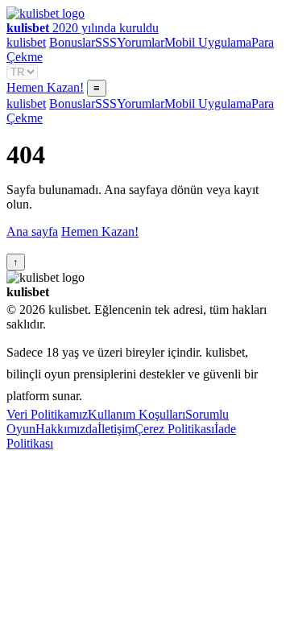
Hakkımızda (66, 429)
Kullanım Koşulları (136, 414)
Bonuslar (72, 42)
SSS (106, 42)
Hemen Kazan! (45, 87)
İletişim (116, 429)
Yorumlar (140, 42)
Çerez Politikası (174, 429)
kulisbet (26, 42)
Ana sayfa (32, 231)
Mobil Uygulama (207, 42)
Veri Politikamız (47, 414)
